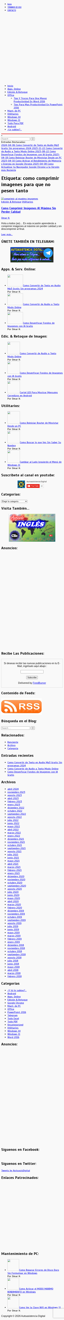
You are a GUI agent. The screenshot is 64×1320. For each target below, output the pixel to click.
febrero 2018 (14, 976)
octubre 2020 (14, 882)
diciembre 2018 (15, 945)
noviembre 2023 (16, 792)
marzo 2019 (14, 935)
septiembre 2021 (16, 848)
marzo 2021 (14, 867)
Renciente (12, 742)
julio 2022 (12, 820)
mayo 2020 (13, 898)
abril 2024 (13, 789)
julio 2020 (12, 892)
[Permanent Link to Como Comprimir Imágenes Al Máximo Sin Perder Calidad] (19, 198)
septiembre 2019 (16, 920)
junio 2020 (13, 895)
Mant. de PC (14, 110)
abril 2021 (12, 864)
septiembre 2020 (16, 885)
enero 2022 (13, 835)
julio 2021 (12, 854)
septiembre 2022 (16, 814)
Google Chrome (15, 1002)
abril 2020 (13, 901)
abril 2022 (13, 829)
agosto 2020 (14, 889)
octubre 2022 (14, 810)
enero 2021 (13, 873)
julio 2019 (12, 926)
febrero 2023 (14, 801)
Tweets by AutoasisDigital (15, 1170)
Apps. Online (14, 89)
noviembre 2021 (16, 842)
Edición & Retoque (17, 92)
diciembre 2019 (15, 910)
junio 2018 (13, 963)
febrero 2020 (14, 907)
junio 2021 (13, 857)
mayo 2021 (13, 860)
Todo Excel (13, 1018)
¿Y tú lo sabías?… (17, 990)
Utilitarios (12, 114)
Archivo (11, 745)
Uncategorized (15, 1024)
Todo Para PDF (15, 123)
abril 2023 (13, 798)
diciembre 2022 (15, 807)
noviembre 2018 (16, 948)
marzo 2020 (14, 904)
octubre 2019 (14, 917)
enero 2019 (13, 942)
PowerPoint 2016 (16, 1012)
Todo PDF (12, 1021)
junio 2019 (13, 929)
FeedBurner (39, 683)
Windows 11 (13, 120)
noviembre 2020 (16, 879)
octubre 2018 (14, 951)
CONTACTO (11, 10)
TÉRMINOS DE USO (14, 7)
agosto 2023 (14, 795)
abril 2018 (12, 970)
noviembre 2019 (16, 913)
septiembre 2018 (16, 954)
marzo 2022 (14, 832)
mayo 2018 (13, 967)
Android (11, 126)
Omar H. (5, 218)
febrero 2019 (14, 938)
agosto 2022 (14, 817)
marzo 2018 (14, 973)
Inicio (9, 4)
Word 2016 (13, 1037)
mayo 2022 (13, 826)
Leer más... (7, 234)
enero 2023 (13, 804)
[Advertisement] (32, 49)
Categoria (12, 748)
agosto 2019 (14, 923)
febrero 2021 (14, 870)
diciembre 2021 (15, 839)
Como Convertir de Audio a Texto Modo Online (32, 768)
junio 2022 (13, 823)
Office (10, 95)
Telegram (12, 1015)
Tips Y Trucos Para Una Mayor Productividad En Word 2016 (30, 100)
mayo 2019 (13, 932)
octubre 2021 (14, 845)
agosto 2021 (14, 851)
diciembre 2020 (15, 876)
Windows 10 (14, 117)
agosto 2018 (14, 957)
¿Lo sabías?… (14, 129)
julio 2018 (12, 960)
